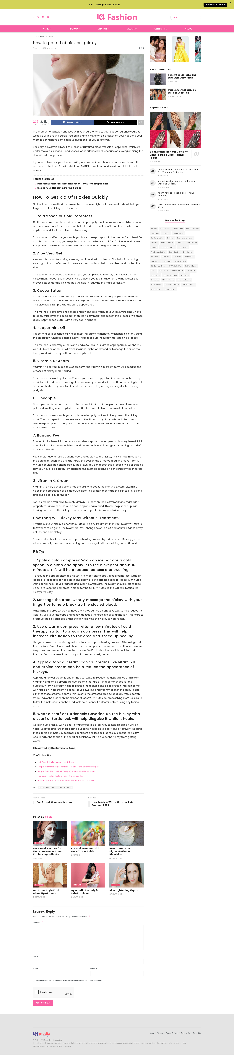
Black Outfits (165, 229)
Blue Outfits (178, 229)
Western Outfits (188, 284)
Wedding (132, 28)
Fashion (46, 28)
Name (36, 956)
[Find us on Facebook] (33, 17)
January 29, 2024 (77, 897)
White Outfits (156, 289)
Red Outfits (191, 271)
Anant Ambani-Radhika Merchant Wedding (176, 194)
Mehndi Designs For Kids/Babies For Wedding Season (177, 182)
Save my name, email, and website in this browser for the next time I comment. (69, 980)
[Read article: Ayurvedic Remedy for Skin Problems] (88, 875)
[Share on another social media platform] (141, 122)
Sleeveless (155, 280)
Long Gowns (188, 257)
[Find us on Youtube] (48, 17)
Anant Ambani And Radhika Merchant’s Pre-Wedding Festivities (179, 171)
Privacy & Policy (172, 1033)
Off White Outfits (175, 266)
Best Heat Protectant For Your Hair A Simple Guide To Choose (66, 780)
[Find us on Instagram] (38, 17)
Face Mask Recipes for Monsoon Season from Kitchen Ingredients (72, 183)
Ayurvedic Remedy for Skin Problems (85, 892)
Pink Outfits (163, 271)
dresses (179, 243)
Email (36, 968)
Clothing (170, 238)
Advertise (160, 1033)
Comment (38, 922)
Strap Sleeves (156, 284)
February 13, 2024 (39, 48)
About (152, 1033)
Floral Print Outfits (168, 247)
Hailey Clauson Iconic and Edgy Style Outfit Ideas (182, 76)
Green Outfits (174, 252)
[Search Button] (198, 17)
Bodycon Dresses (192, 229)
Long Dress (177, 257)
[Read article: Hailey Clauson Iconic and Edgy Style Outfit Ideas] (158, 79)
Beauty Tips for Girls (47, 787)
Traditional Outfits (172, 284)
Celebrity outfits (157, 238)
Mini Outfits (155, 261)
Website (93, 968)
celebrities (155, 233)
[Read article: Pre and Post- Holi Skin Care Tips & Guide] (88, 833)
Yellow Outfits (170, 289)
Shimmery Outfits (170, 275)
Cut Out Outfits (167, 243)
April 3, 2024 (173, 81)
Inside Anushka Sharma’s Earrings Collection (182, 91)
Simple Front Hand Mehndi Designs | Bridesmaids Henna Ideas (66, 771)
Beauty (74, 28)
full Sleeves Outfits (158, 252)
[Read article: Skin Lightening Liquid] (126, 875)
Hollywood (155, 257)
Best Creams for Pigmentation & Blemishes (119, 851)
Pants (153, 271)
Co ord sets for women (185, 238)
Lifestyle (102, 28)
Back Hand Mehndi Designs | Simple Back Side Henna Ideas (169, 154)
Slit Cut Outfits (168, 280)
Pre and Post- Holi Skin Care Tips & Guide (59, 188)
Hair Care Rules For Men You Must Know (56, 762)
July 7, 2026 (38, 858)
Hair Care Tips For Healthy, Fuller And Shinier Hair (60, 775)
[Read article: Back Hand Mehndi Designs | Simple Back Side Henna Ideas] (175, 130)
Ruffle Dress (155, 275)
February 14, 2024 (116, 858)
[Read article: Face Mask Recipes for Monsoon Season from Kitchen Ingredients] (50, 833)
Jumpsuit (165, 257)
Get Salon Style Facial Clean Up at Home (47, 892)
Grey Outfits (187, 252)
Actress (154, 229)
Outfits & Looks (190, 266)
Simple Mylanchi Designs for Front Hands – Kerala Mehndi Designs (68, 766)
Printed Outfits (177, 271)
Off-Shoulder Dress (158, 266)
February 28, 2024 (175, 96)
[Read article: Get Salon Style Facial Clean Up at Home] (50, 875)
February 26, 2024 (116, 894)
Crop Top (154, 243)
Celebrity (166, 233)
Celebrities (160, 28)
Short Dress (184, 275)
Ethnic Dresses (191, 243)
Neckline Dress (180, 261)
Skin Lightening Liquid (123, 890)
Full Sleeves (183, 247)
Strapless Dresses (184, 280)
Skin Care (49, 36)
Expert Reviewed (65, 787)
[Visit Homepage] (117, 17)
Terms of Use (185, 1033)
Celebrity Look (178, 233)
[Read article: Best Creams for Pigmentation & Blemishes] (126, 833)
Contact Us (197, 1033)
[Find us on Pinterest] (43, 17)
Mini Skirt (167, 261)
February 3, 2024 (39, 897)
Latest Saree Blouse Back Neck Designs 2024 (179, 206)
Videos (188, 28)
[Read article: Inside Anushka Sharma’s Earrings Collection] (158, 94)
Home (35, 36)
